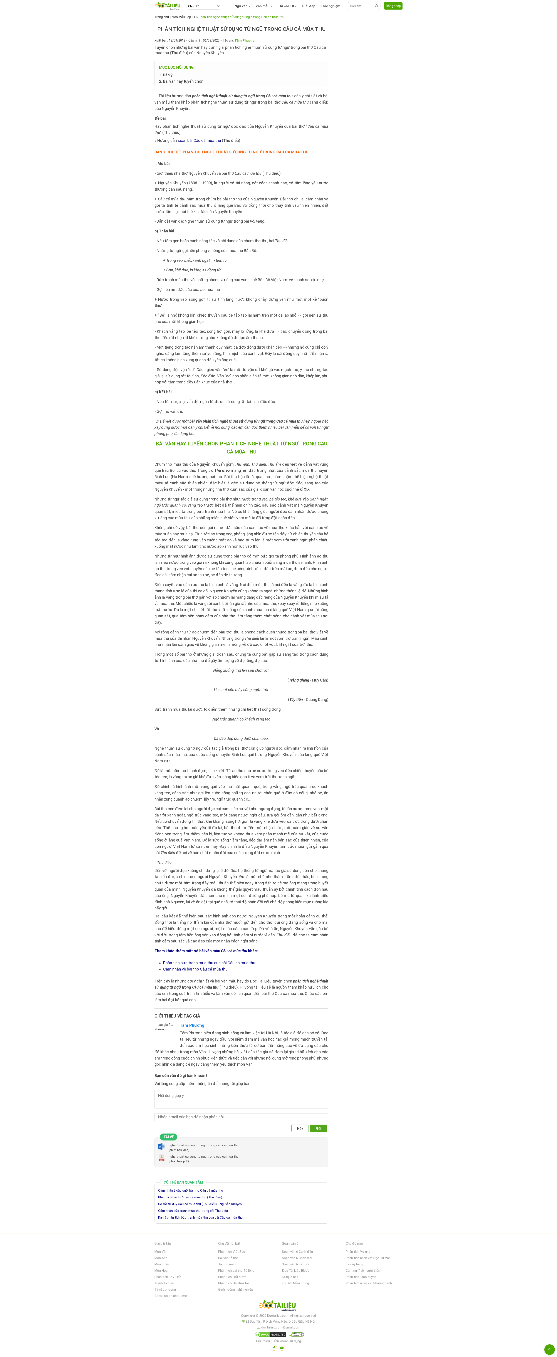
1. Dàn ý (166, 75)
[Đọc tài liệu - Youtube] (282, 1348)
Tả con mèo (227, 1264)
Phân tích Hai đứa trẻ (233, 1283)
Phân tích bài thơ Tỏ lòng (236, 1271)
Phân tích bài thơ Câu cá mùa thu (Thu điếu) (190, 1197)
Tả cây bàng (354, 1264)
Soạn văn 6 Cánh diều (297, 1252)
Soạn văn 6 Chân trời (297, 1258)
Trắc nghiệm (330, 6)
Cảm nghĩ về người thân (363, 1271)
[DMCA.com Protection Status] (270, 1335)
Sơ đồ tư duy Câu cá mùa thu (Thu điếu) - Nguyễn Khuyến (200, 1204)
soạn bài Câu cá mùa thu (199, 140)
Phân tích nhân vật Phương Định (369, 1283)
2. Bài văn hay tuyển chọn (181, 81)
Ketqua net (290, 1277)
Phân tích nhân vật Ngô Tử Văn (368, 1258)
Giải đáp (308, 6)
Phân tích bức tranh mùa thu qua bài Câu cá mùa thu (209, 963)
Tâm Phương (192, 1025)
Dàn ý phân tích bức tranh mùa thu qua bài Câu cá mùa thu (200, 1217)
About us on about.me (170, 1296)
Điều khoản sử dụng (286, 1341)
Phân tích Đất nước (232, 1277)
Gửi (318, 1128)
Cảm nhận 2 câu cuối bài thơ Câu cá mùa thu (190, 1190)
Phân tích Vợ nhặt (359, 1252)
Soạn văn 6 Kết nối (295, 1264)
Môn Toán (161, 1264)
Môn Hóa (161, 1271)
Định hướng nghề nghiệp (235, 1290)
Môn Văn (160, 1252)
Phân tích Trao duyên (361, 1277)
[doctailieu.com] (278, 1306)
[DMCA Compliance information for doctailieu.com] (295, 1335)
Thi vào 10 (286, 6)
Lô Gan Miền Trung (295, 1283)
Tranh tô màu (164, 1283)
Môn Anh (160, 1258)
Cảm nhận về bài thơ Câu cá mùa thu (195, 969)
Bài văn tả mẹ (228, 1258)
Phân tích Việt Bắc (231, 1252)
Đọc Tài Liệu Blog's (296, 1271)
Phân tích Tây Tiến (167, 1277)
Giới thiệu (263, 1341)
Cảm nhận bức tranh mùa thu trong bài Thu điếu (193, 1211)
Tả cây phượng (165, 1290)
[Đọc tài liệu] (274, 1348)
